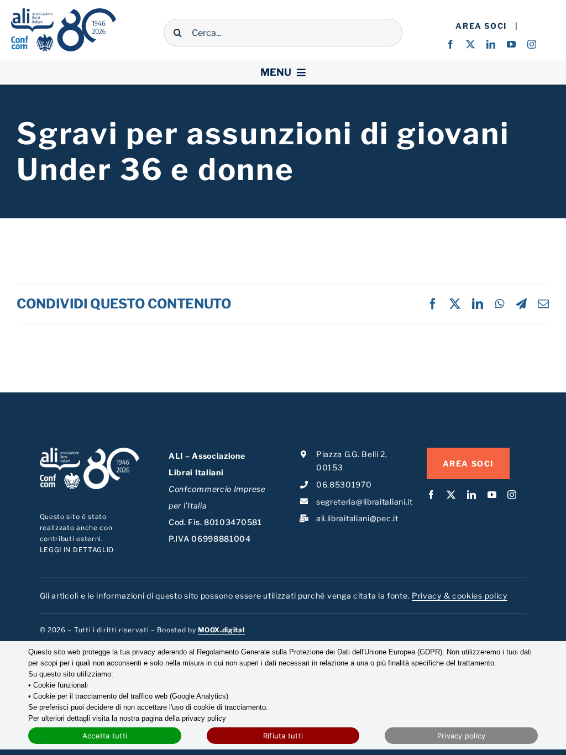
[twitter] (470, 44)
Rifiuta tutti (283, 735)
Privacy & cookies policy (459, 595)
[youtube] (511, 44)
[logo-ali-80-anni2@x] (63, 12)
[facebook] (450, 44)
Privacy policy (461, 735)
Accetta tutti (104, 735)
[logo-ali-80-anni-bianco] (90, 451)
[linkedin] (491, 44)
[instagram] (532, 44)
